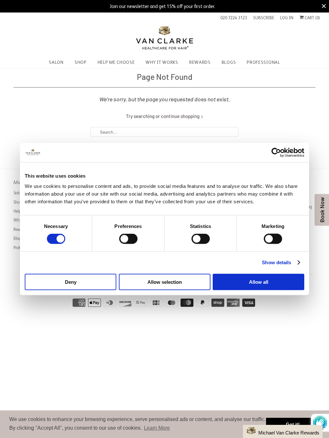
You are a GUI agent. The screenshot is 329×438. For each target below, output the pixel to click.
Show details (276, 262)
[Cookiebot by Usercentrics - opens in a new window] (276, 152)
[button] (283, 431)
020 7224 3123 (233, 17)
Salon (18, 192)
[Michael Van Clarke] (164, 39)
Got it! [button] (293, 424)
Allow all (258, 281)
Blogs (17, 238)
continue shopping (180, 116)
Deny (70, 281)
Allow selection (164, 281)
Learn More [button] (157, 428)
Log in (286, 17)
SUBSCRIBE (263, 17)
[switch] (128, 239)
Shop (17, 202)
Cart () (312, 17)
